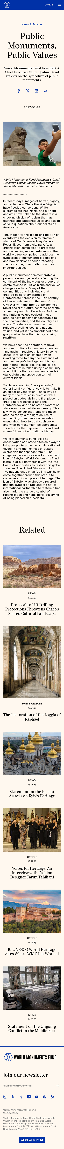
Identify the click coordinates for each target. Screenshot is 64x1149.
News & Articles (32, 24)
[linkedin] (29, 1097)
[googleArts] (45, 1097)
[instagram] (5, 1097)
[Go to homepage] (23, 5)
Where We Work (30, 1140)
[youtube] (37, 1097)
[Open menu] (59, 4)
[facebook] (21, 1097)
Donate (49, 5)
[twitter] (13, 1097)
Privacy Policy (10, 1112)
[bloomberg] (52, 1097)
